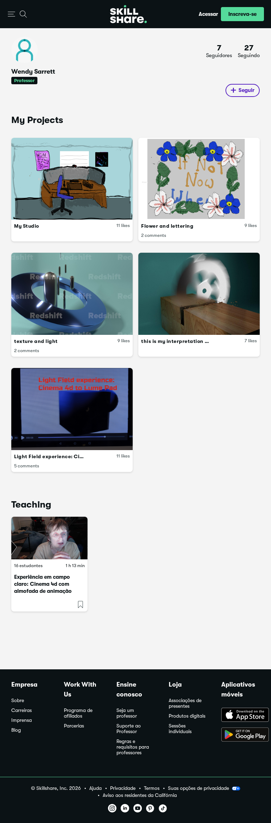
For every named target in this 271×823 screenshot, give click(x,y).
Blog (16, 730)
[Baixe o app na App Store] (240, 715)
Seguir (246, 90)
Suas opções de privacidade (198, 788)
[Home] (128, 14)
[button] (11, 14)
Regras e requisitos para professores (132, 747)
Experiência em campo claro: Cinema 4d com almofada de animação (43, 584)
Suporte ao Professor (128, 728)
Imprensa (21, 720)
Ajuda (95, 788)
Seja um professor (126, 713)
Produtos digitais (187, 716)
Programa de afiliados (78, 713)
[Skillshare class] (49, 538)
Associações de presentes (185, 703)
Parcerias (74, 726)
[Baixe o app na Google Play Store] (240, 735)
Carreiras (21, 710)
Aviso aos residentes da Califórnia (140, 795)
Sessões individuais (180, 728)
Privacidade (123, 788)
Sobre (17, 700)
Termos (151, 788)
